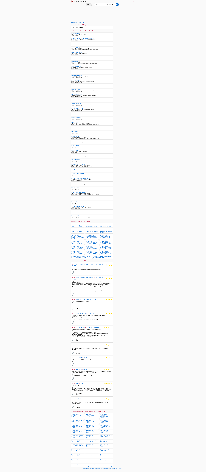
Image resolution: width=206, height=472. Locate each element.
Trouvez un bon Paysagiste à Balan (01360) (105, 445)
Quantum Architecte (76, 66)
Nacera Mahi (74, 131)
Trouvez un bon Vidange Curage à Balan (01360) (92, 465)
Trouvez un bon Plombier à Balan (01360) (77, 455)
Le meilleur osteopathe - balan (114, 471)
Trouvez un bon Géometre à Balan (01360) (104, 421)
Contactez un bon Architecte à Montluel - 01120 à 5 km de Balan (105, 236)
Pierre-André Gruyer (76, 215)
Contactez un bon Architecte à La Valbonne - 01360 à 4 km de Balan (92, 230)
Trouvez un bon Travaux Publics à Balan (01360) (106, 465)
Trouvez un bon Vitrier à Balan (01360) (77, 465)
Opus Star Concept (76, 117)
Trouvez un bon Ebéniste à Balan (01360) (77, 421)
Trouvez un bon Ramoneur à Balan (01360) (104, 456)
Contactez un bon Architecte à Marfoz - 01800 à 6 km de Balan (91, 247)
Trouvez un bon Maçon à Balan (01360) (106, 441)
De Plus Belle (74, 150)
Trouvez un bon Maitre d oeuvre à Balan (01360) (77, 445)
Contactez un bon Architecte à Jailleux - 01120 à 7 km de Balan (77, 252)
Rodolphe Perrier (75, 201)
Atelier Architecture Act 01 (77, 173)
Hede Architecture (75, 197)
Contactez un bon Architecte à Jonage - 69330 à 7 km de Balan (106, 247)
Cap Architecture (75, 159)
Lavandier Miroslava (76, 89)
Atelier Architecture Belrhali (78, 211)
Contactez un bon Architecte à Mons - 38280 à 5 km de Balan (77, 242)
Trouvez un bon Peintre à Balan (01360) (77, 450)
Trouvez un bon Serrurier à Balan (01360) (92, 460)
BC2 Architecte (75, 145)
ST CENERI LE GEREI (92, 313)
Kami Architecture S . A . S (78, 164)
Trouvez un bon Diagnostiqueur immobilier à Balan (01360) (104, 416)
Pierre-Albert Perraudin (77, 52)
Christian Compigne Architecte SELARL (81, 178)
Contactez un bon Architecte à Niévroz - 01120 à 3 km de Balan (105, 225)
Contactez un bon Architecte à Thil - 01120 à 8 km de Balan (102, 257)
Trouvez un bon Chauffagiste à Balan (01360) (76, 431)
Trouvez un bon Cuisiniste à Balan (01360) (90, 421)
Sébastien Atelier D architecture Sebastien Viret (83, 38)
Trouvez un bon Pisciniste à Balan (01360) (90, 451)
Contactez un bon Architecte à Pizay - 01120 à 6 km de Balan (105, 242)
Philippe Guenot (75, 187)
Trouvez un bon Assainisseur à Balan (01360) (76, 426)
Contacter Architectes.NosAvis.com (95, 468)
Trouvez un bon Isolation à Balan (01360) (92, 441)
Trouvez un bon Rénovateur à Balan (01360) (76, 461)
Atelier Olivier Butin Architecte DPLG (85, 264)
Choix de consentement (119, 468)
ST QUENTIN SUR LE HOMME (93, 327)
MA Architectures (75, 33)
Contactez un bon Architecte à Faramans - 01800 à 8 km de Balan (106, 252)
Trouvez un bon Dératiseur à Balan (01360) (76, 415)
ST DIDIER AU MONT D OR (89, 299)
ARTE (77, 383)
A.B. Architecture (75, 47)
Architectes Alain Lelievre (77, 206)
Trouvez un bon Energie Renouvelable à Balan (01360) (77, 436)
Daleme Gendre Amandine (77, 108)
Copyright (113, 468)
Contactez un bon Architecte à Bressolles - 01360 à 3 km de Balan (92, 225)
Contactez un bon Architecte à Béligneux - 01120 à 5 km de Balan (92, 242)
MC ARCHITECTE (75, 122)
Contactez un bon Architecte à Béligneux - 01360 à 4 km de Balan (92, 236)
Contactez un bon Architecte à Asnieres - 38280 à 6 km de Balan (77, 247)
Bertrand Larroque (75, 80)
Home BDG (79, 345)
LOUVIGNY (85, 399)
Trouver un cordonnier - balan (91, 471)
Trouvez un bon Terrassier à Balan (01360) (104, 461)
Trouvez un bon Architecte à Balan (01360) (90, 415)
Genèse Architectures (76, 136)
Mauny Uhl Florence (81, 313)
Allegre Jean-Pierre (76, 103)
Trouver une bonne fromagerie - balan (103, 471)
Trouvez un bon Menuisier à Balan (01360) (90, 445)
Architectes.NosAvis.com (80, 1)
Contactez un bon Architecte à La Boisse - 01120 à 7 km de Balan (92, 252)
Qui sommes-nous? (86, 468)
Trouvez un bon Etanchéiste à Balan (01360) (91, 436)
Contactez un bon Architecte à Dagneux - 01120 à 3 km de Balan (77, 225)
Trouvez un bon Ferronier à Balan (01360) (77, 441)
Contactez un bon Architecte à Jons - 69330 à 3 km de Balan (77, 230)
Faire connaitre (103, 468)
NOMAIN (85, 345)
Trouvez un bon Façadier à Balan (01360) (106, 436)
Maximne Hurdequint (76, 75)
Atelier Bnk (78, 299)
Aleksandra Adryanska (76, 94)
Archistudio (79, 399)
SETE (81, 383)
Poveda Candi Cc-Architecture (78, 192)
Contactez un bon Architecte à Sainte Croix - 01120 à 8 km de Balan (80, 257)
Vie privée (107, 468)
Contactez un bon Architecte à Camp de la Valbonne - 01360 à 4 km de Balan (106, 230)
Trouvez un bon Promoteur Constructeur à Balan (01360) (92, 456)
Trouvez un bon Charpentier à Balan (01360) (105, 426)
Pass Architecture (75, 61)
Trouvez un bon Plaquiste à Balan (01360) (106, 450)
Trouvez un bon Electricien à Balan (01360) (104, 431)
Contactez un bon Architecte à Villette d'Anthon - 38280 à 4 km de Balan (77, 237)
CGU (110, 468)
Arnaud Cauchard (80, 327)
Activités (89, 4)
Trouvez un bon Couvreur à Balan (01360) (90, 431)
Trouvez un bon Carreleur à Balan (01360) (90, 426)
